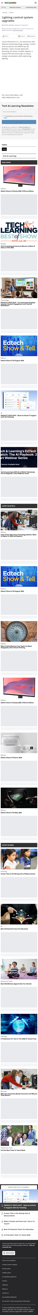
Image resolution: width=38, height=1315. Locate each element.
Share (6, 36)
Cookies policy (6, 1273)
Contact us (5, 1293)
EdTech (12, 12)
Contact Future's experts (9, 1264)
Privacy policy (6, 1268)
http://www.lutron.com (11, 97)
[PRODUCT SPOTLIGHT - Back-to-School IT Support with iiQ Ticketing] (19, 1200)
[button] (2, 3)
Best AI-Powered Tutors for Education (19, 1229)
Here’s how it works (18, 30)
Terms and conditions (9, 1260)
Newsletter (32, 36)
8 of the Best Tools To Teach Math (17, 1235)
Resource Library (15, 7)
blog (4, 149)
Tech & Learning (9, 25)
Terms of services (24, 127)
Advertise (5, 1285)
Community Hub (31, 7)
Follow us (22, 36)
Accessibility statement (9, 1277)
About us (5, 1289)
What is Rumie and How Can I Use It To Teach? (19, 1222)
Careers (4, 1281)
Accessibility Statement (9, 1297)
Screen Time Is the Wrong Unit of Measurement (17, 1214)
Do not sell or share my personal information (16, 1301)
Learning (4, 12)
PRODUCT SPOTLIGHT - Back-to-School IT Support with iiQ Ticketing (20, 1206)
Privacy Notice (26, 129)
